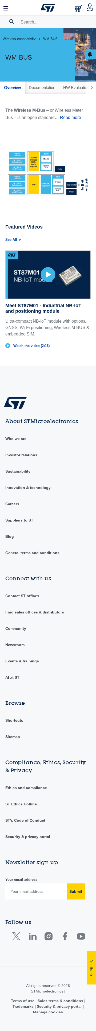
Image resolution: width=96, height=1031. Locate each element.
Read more (70, 117)
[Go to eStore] (79, 8)
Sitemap (12, 737)
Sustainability (17, 471)
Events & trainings (22, 661)
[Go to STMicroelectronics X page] (17, 938)
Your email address (21, 880)
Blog (9, 536)
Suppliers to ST (19, 520)
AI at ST (12, 677)
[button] (6, 7)
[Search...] (11, 21)
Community (15, 628)
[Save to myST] (90, 54)
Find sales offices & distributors (34, 612)
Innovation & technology (28, 487)
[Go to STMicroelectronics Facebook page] (64, 938)
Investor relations (21, 455)
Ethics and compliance (26, 788)
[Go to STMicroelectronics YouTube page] (81, 938)
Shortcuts (14, 720)
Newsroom (15, 645)
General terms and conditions (32, 553)
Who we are (15, 439)
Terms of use (23, 1001)
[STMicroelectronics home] (48, 8)
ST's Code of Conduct (25, 820)
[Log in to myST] (90, 7)
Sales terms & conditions (60, 1001)
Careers (12, 504)
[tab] (12, 88)
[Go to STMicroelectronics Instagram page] (48, 938)
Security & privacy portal (27, 837)
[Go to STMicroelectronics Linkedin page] (32, 938)
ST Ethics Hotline (21, 804)
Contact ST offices (22, 596)
